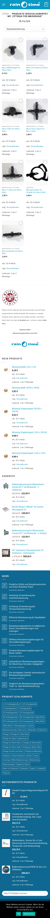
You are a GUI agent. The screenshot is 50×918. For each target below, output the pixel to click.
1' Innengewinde (24, 708)
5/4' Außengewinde (10, 721)
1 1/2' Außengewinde (11, 704)
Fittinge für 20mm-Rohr (12, 743)
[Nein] (46, 910)
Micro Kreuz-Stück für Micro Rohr (35, 130)
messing (6, 760)
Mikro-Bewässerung (19, 760)
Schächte (24, 769)
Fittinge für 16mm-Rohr (20, 734)
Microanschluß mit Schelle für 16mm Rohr (36, 191)
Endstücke (42, 730)
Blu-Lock (22, 730)
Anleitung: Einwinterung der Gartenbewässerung (22, 596)
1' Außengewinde (9, 708)
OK (18, 914)
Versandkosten (12, 85)
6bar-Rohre (40, 721)
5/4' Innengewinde (26, 721)
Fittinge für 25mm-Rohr (32, 743)
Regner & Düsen (23, 764)
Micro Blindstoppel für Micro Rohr (11, 69)
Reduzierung (34, 760)
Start (5, 14)
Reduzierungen (8, 764)
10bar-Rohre (7, 726)
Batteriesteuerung (9, 730)
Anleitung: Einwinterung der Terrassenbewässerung (22, 607)
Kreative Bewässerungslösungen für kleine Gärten (26, 651)
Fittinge (6, 734)
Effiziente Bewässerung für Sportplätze (27, 617)
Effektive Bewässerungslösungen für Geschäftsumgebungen (26, 640)
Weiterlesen (29, 914)
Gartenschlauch (18, 756)
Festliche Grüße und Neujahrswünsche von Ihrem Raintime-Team (27, 585)
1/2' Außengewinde (10, 713)
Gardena (6, 756)
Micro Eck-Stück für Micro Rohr (37, 69)
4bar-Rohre (40, 717)
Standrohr (41, 769)
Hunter (29, 756)
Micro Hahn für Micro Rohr (11, 130)
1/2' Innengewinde (26, 713)
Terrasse (6, 773)
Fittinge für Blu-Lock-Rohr (13, 751)
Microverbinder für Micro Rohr (12, 252)
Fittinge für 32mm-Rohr (12, 747)
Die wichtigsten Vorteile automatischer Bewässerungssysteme (27, 673)
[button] (3, 4)
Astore (30, 726)
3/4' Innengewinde (26, 717)
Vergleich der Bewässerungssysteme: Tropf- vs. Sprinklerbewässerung (27, 684)
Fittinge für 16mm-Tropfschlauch (15, 739)
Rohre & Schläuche (10, 769)
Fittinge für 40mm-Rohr (32, 747)
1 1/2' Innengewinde (28, 704)
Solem (32, 769)
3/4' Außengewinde (10, 717)
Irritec (36, 756)
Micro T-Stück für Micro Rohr (12, 191)
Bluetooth (32, 730)
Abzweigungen (20, 726)
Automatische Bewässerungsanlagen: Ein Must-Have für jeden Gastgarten (27, 662)
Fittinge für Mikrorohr (33, 751)
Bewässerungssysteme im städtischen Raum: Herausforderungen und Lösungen (27, 628)
